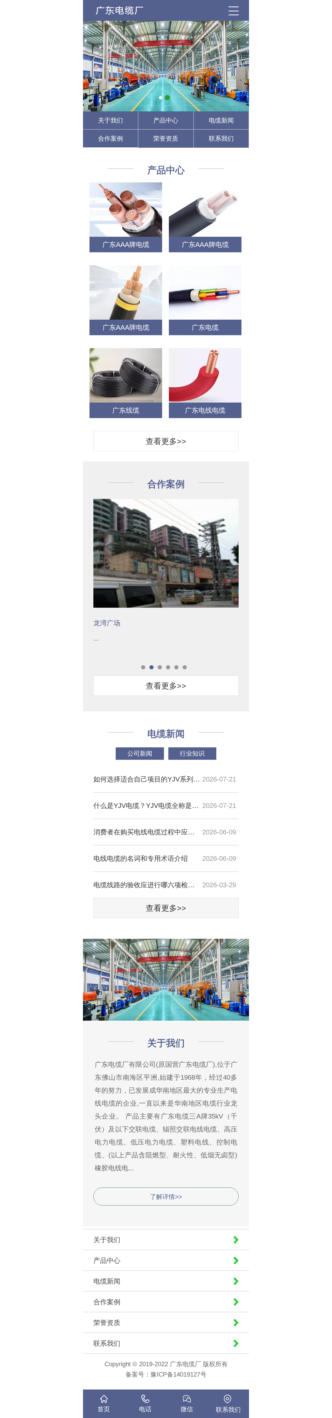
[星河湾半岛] (166, 540)
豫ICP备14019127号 (178, 1374)
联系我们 (221, 138)
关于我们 (110, 120)
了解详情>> (166, 1196)
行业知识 (192, 753)
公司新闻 (139, 753)
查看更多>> (166, 441)
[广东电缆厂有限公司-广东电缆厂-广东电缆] (122, 10)
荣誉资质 (165, 138)
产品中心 (165, 120)
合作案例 (110, 138)
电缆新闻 (221, 120)
